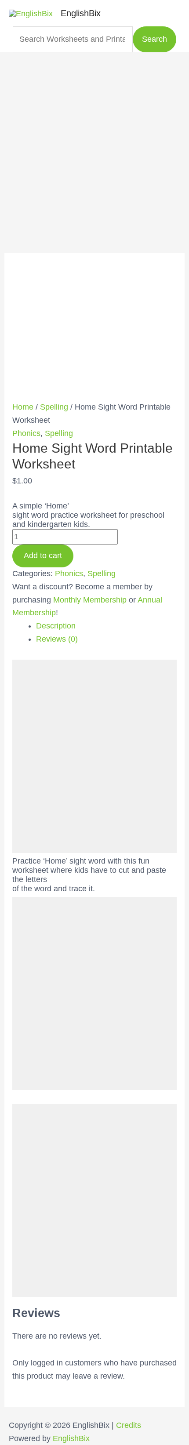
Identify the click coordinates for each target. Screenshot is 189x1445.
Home (22, 407)
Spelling (54, 407)
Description (56, 625)
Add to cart (43, 555)
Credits (128, 1425)
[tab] (106, 626)
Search (154, 39)
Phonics (26, 433)
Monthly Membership (90, 599)
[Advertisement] (94, 146)
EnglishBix (81, 13)
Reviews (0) (57, 639)
